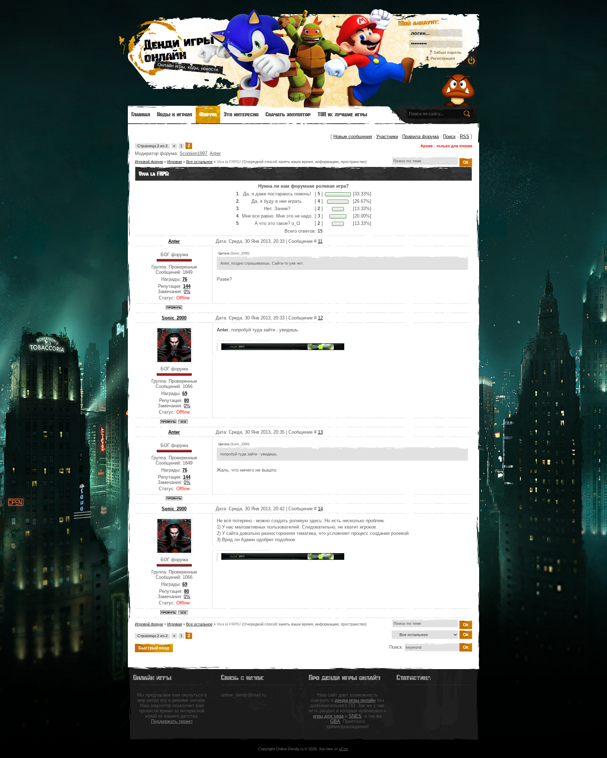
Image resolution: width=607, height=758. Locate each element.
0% (187, 291)
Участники (387, 136)
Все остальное (199, 162)
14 (320, 508)
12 (320, 317)
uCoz (343, 749)
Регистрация (443, 58)
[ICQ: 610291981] (183, 422)
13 (320, 432)
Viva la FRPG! (229, 162)
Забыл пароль (447, 52)
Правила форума (420, 136)
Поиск (449, 136)
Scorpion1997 (193, 153)
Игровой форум (149, 162)
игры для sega (328, 716)
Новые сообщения (352, 136)
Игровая (174, 162)
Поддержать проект (172, 721)
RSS (464, 136)
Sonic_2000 (174, 317)
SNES (355, 716)
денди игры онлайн (355, 700)
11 (320, 241)
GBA (335, 721)
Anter (215, 153)
